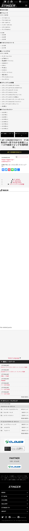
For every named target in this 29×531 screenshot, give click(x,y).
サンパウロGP (5, 29)
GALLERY (4, 504)
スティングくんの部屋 (7, 82)
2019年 (4, 119)
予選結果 (3, 380)
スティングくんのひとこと (8, 92)
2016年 (4, 126)
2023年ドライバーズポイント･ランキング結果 (13, 371)
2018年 (4, 45)
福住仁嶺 (4, 74)
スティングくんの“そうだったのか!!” (11, 87)
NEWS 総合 (4, 10)
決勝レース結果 (5, 376)
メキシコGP (5, 27)
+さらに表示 (2, 32)
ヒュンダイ (4, 79)
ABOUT (3, 511)
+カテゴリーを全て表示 (4, 53)
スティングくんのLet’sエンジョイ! (10, 101)
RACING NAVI (17, 182)
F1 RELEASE (17, 181)
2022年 (4, 112)
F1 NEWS (17, 179)
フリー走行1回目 (5, 394)
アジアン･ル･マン (6, 72)
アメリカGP (5, 20)
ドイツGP (4, 18)
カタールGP (5, 22)
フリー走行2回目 (5, 389)
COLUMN (4, 500)
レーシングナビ (5, 51)
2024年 (4, 37)
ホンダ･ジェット (6, 56)
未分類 (3, 106)
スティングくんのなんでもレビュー (10, 94)
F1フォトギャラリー (7, 109)
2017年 (4, 48)
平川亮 (3, 67)
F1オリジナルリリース (7, 42)
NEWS (3, 492)
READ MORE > (25, 397)
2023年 (4, 39)
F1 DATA (4, 496)
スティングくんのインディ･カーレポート (12, 99)
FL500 (3, 70)
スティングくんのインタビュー (9, 104)
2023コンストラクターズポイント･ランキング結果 (14, 367)
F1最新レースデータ (8, 133)
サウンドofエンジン (7, 77)
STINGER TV (5, 507)
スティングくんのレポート (8, 90)
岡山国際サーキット (7, 60)
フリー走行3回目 (5, 385)
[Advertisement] (14, 258)
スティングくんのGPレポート (9, 85)
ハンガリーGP (5, 24)
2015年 (4, 128)
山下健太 (4, 58)
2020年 (4, 117)
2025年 (4, 34)
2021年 (4, 114)
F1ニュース (4, 13)
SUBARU (4, 63)
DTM (3, 65)
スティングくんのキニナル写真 (9, 97)
